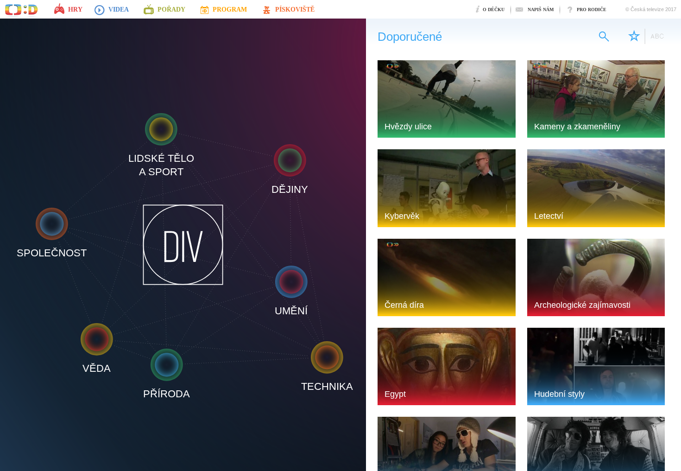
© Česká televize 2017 (650, 9)
